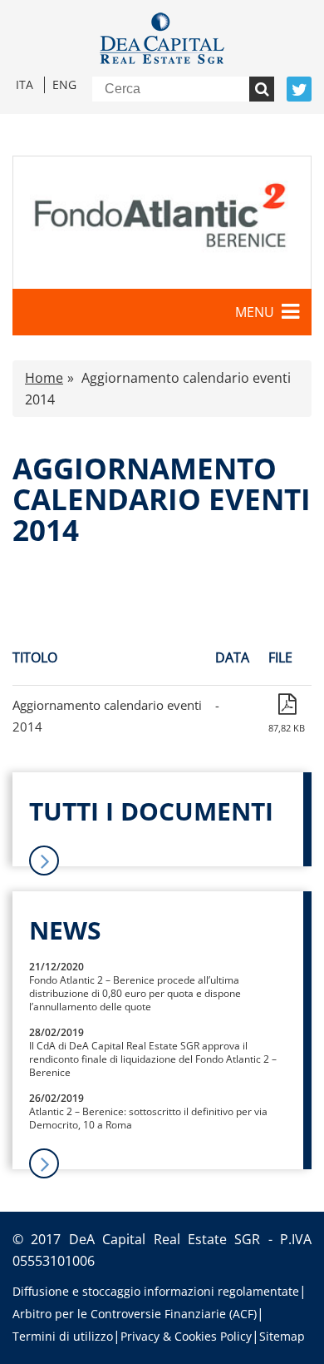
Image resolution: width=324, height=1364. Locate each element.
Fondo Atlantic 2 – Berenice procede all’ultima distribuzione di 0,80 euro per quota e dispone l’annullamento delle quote (135, 993)
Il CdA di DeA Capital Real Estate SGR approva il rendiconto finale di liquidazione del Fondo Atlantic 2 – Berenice (153, 1059)
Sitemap (282, 1336)
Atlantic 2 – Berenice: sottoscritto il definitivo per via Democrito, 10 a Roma (148, 1118)
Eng (64, 84)
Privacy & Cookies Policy (186, 1336)
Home (44, 378)
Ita (24, 84)
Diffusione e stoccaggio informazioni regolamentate (155, 1291)
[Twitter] (299, 89)
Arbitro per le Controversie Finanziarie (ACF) (134, 1314)
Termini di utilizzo (62, 1336)
